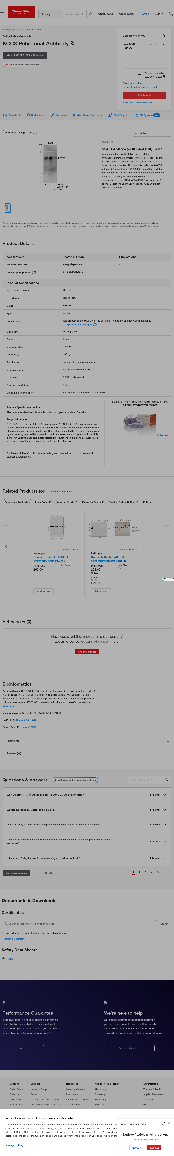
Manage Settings (15, 1145)
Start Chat (154, 1148)
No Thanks (137, 1148)
